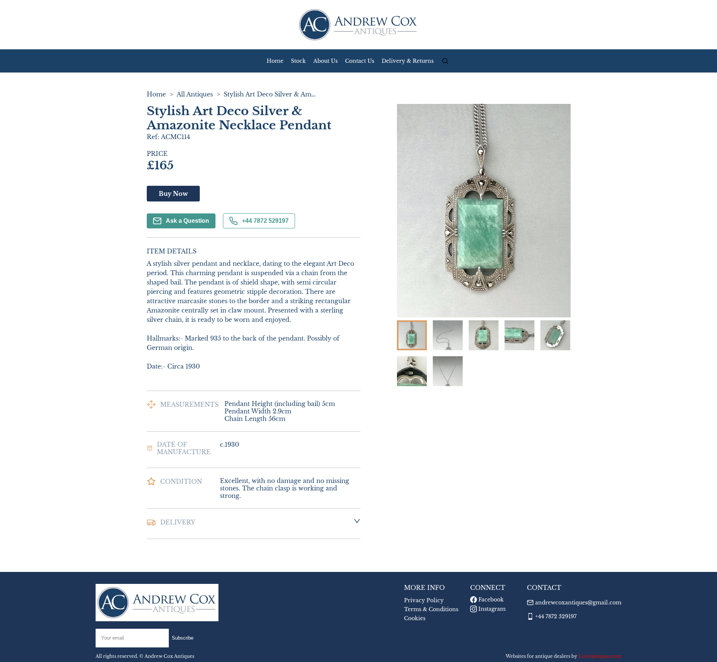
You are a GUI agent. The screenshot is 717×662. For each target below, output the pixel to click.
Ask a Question (187, 221)
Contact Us (359, 61)
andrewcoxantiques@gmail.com (578, 602)
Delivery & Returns (408, 61)
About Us (325, 61)
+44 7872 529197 (265, 221)
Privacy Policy (424, 600)
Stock (298, 61)
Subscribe (182, 638)
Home (275, 61)
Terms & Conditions (431, 609)
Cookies (414, 618)
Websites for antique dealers (538, 656)
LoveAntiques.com (599, 656)
